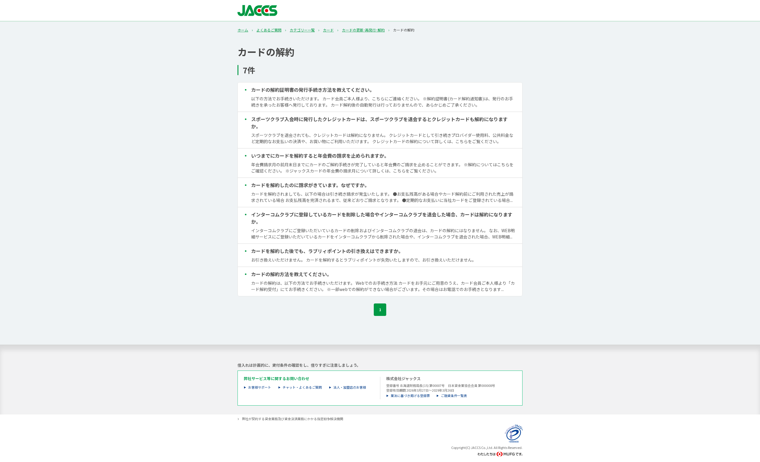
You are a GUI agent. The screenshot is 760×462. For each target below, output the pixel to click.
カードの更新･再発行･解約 (363, 30)
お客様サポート (259, 387)
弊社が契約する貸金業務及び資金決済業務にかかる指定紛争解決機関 (292, 418)
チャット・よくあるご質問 (302, 387)
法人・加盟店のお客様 (349, 387)
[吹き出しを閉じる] (749, 424)
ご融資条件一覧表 (454, 395)
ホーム (243, 30)
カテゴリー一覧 (302, 30)
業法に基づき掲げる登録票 (410, 395)
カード (328, 30)
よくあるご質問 (268, 30)
